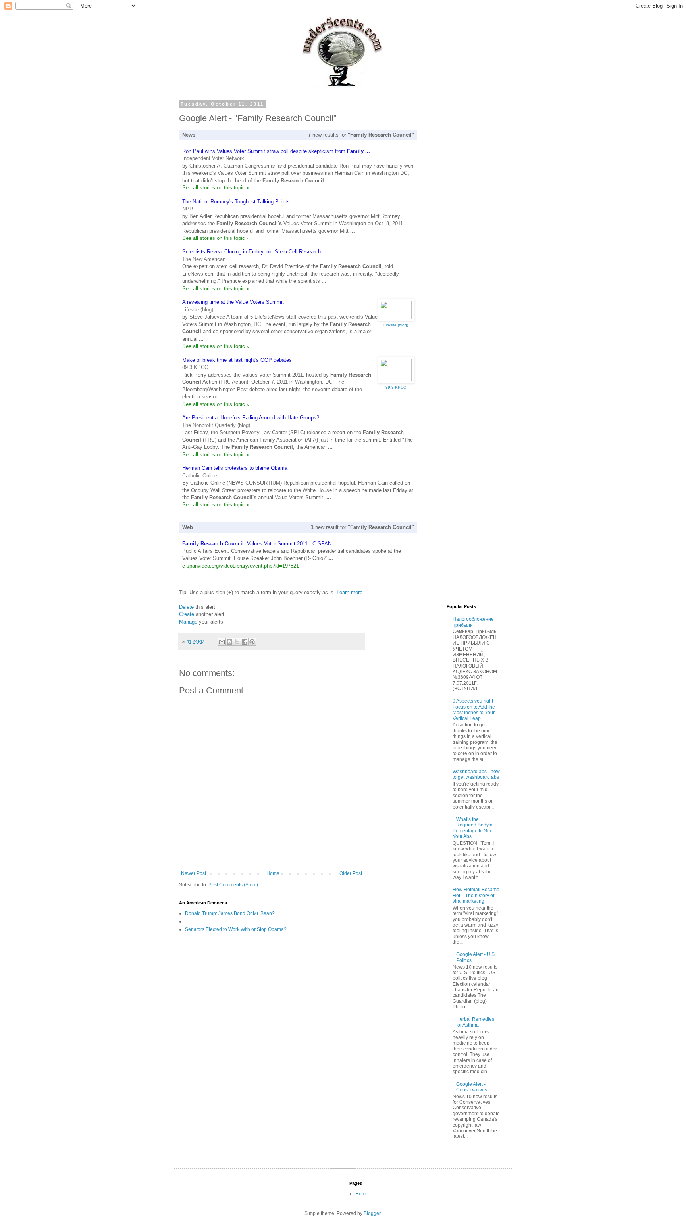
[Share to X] (237, 642)
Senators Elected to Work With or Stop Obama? (236, 929)
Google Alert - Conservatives (471, 1087)
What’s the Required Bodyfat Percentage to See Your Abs (473, 828)
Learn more (349, 592)
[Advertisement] (440, 221)
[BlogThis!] (229, 642)
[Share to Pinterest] (252, 642)
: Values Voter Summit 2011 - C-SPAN (260, 543)
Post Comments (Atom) (233, 885)
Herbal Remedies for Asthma (475, 1021)
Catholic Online (199, 476)
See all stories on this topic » (215, 188)
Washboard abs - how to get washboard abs (476, 774)
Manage (188, 622)
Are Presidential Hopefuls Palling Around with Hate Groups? (250, 418)
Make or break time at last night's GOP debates (237, 360)
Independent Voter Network (213, 158)
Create (186, 614)
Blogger (372, 1213)
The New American (203, 259)
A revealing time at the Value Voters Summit (233, 302)
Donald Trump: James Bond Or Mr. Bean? (230, 913)
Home (272, 873)
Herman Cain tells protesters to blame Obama (234, 468)
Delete (186, 607)
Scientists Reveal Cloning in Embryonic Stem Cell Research (251, 252)
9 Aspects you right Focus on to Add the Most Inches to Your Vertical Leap (474, 709)
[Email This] (222, 642)
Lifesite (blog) (197, 310)
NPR (187, 209)
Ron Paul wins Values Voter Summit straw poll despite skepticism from (276, 151)
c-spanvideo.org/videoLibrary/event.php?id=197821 (240, 566)
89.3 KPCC (195, 367)
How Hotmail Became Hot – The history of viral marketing (476, 895)
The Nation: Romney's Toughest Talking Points (236, 202)
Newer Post (193, 873)
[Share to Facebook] (245, 642)
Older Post (350, 873)
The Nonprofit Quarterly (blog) (216, 425)
